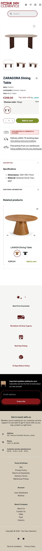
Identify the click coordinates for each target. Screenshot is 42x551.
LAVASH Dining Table (21, 247)
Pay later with (25, 97)
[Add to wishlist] (36, 78)
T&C (21, 467)
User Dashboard (21, 493)
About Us (21, 508)
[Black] (25, 253)
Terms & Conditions (14, 546)
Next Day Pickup (21, 346)
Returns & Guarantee (21, 473)
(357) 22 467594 (13, 443)
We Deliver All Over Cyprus (21, 326)
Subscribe (21, 401)
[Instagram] (23, 539)
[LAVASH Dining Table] (21, 225)
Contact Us (21, 511)
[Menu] (40, 5)
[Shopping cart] (35, 5)
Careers (21, 520)
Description (8, 163)
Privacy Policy (21, 470)
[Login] (26, 5)
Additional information (12, 189)
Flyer (21, 517)
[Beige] (7, 110)
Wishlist (21, 495)
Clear (37, 101)
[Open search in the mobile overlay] (22, 13)
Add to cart (27, 120)
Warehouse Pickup (21, 479)
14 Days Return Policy (21, 366)
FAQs (21, 514)
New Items (11, 93)
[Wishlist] (31, 5)
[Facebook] (18, 539)
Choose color (13, 102)
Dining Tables (19, 90)
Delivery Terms (21, 476)
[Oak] (17, 253)
